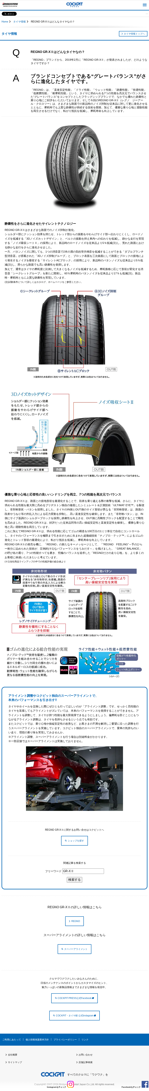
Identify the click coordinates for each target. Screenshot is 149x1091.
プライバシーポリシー (65, 1039)
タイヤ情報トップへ (134, 33)
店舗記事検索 (86, 1062)
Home (5, 21)
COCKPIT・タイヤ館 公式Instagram (75, 1015)
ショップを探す (76, 840)
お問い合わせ (86, 1054)
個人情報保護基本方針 (37, 1039)
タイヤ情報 (19, 21)
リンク (84, 1039)
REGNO (75, 921)
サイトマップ (15, 1062)
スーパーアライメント (75, 949)
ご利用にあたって (11, 1039)
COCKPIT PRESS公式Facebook (75, 998)
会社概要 (12, 1054)
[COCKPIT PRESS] (74, 5)
